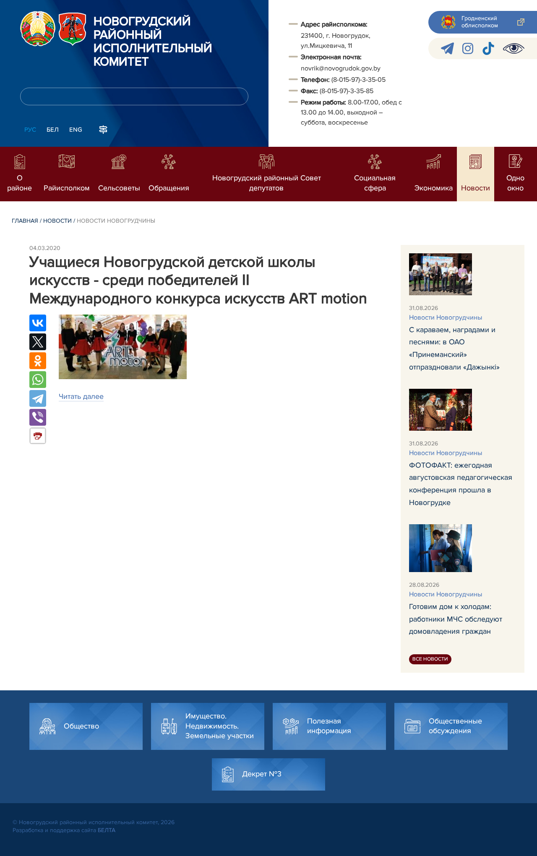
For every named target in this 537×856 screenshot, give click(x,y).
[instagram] (467, 48)
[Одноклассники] (37, 360)
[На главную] (37, 28)
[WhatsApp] (37, 379)
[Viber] (37, 417)
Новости (57, 220)
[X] (37, 341)
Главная (25, 220)
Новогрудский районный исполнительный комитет (153, 42)
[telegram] (447, 48)
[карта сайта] (103, 128)
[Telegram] (37, 398)
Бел (53, 129)
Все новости (430, 659)
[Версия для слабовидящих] (513, 48)
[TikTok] (488, 48)
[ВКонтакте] (37, 323)
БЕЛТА (106, 830)
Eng (75, 129)
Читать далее (81, 396)
